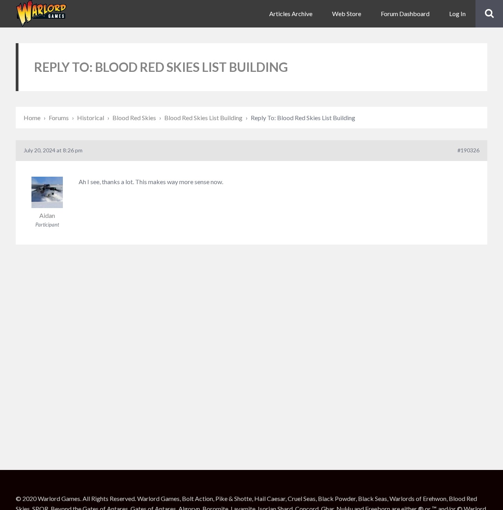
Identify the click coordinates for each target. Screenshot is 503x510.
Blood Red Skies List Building (203, 117)
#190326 (468, 150)
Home (32, 117)
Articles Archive (290, 13)
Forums (59, 117)
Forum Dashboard (405, 13)
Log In (457, 13)
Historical (90, 117)
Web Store (346, 13)
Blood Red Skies (134, 117)
